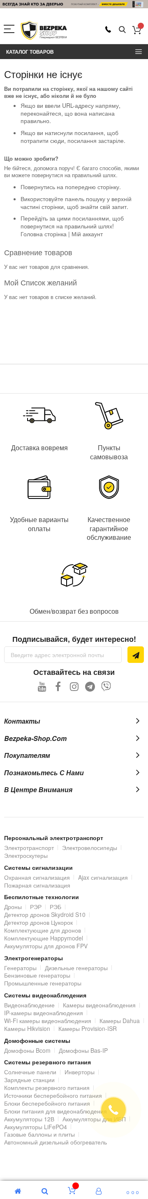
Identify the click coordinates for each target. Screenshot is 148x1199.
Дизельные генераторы (76, 968)
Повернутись (38, 187)
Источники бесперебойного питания (53, 1095)
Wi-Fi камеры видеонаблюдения (47, 1020)
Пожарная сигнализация (37, 885)
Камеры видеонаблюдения (99, 1005)
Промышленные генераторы (42, 983)
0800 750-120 (108, 29)
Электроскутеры (26, 855)
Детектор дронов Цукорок (38, 922)
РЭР (36, 906)
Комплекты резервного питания (47, 1087)
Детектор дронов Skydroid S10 (45, 914)
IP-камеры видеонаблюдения (43, 1013)
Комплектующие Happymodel (43, 938)
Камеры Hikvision (27, 1028)
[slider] (74, 4)
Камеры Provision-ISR (87, 1028)
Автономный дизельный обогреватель (55, 1142)
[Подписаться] (135, 654)
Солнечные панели (30, 1072)
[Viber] (106, 686)
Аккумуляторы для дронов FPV (46, 946)
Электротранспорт (29, 847)
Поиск (122, 30)
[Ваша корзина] (137, 30)
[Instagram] (74, 686)
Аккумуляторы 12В (29, 1119)
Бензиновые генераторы (37, 975)
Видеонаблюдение (29, 1005)
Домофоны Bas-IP (83, 1050)
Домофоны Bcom (27, 1050)
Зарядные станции (29, 1080)
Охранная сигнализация (37, 877)
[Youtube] (42, 686)
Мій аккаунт (87, 234)
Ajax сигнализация (103, 877)
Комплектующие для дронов (42, 930)
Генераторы (20, 968)
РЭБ (55, 906)
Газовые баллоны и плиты (39, 1134)
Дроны (13, 906)
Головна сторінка (44, 234)
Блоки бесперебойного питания (47, 1103)
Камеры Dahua (119, 1020)
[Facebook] (58, 686)
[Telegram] (90, 686)
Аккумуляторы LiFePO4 (35, 1127)
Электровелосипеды (89, 847)
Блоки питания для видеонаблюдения (55, 1111)
